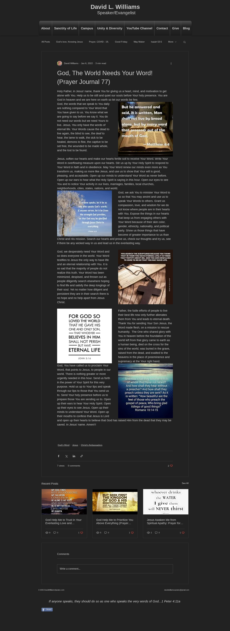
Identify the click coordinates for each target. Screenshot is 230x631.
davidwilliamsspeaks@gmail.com (176, 590)
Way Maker (139, 41)
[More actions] (171, 63)
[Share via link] (81, 456)
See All (185, 483)
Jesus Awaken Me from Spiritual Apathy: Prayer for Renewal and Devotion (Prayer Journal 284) (163, 521)
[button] (184, 42)
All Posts (45, 41)
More (170, 41)
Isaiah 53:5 (156, 41)
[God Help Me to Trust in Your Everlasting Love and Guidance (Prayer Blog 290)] (64, 501)
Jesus (75, 445)
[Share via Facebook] (58, 456)
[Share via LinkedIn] (73, 456)
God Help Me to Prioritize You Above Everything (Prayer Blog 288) (114, 521)
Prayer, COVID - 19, (99, 41)
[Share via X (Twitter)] (66, 456)
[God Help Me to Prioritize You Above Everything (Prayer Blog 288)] (115, 501)
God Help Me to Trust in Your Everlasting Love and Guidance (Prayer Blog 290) (63, 521)
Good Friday (121, 41)
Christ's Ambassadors (91, 445)
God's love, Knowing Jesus (69, 41)
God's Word (63, 445)
